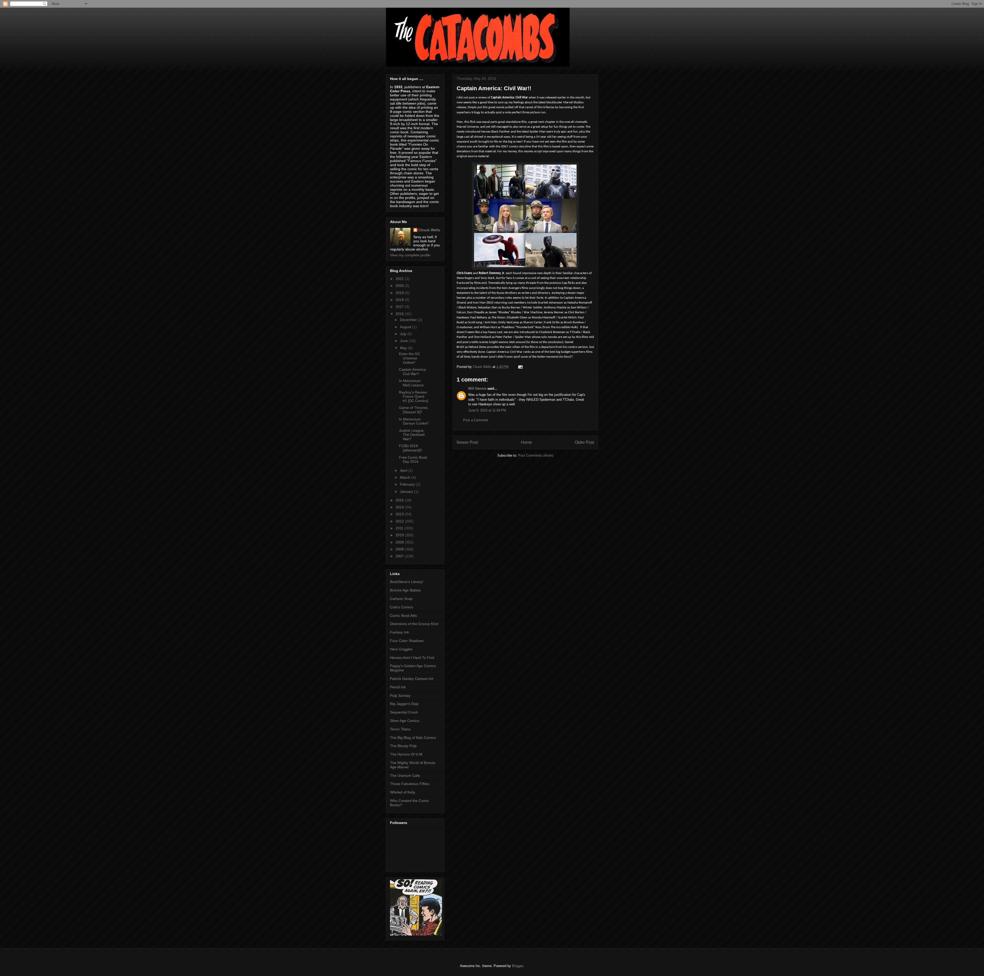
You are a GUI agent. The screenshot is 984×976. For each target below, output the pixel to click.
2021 (400, 279)
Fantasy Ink (399, 632)
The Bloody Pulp (403, 746)
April (404, 470)
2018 (400, 300)
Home (526, 442)
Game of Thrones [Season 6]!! (413, 410)
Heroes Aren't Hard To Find (412, 658)
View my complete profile (410, 255)
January (407, 491)
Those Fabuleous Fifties (409, 784)
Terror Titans (400, 729)
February (408, 484)
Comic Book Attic (403, 615)
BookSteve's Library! (406, 582)
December (409, 320)
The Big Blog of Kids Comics (413, 738)
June (404, 341)
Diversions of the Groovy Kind (414, 624)
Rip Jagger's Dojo (404, 704)
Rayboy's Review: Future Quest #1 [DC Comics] (413, 396)
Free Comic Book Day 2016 (413, 459)
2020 (400, 286)
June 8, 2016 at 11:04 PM (487, 410)
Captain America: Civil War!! (413, 371)
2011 (400, 528)
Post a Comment (475, 420)
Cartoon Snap (401, 599)
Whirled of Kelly (402, 792)
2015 (400, 500)
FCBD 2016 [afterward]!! (410, 448)
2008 (400, 549)
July (403, 334)
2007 (400, 556)
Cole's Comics (401, 607)
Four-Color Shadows (407, 641)
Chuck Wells (429, 230)
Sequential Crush (404, 712)
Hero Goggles (401, 649)
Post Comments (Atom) (535, 455)
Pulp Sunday (400, 695)
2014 (400, 507)
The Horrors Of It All (406, 754)
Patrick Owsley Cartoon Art (411, 679)
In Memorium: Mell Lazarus (411, 383)
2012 (400, 521)
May (404, 348)
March (405, 477)
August (406, 327)
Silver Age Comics (404, 721)
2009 (400, 542)
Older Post (584, 442)
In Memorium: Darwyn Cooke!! (414, 421)
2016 (400, 314)
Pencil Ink (398, 687)
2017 (400, 307)
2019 (400, 293)
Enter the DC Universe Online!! (409, 358)
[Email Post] (520, 367)
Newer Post (467, 442)
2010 (400, 535)
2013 (400, 514)
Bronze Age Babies (405, 590)
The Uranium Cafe (405, 775)
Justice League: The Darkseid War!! (412, 434)
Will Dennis (477, 388)
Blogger (517, 966)
